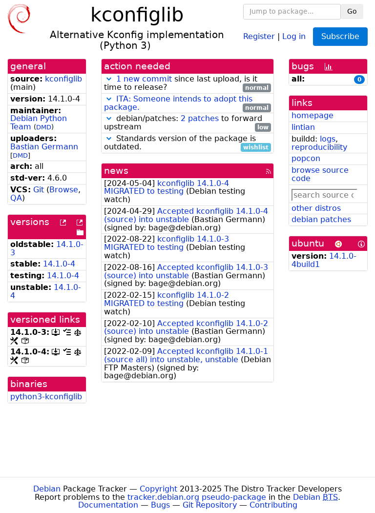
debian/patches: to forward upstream (186, 123)
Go (352, 11)
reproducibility (319, 147)
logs (327, 139)
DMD (43, 127)
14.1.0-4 (59, 263)
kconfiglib (63, 78)
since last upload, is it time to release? (186, 83)
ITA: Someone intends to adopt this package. (178, 103)
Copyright (158, 488)
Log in (294, 36)
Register (259, 36)
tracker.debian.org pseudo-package (196, 497)
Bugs (160, 505)
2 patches (200, 118)
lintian (303, 127)
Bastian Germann (44, 146)
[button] (108, 78)
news (116, 170)
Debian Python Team (38, 122)
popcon (306, 158)
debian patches (321, 219)
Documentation (108, 505)
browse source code (320, 174)
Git (38, 189)
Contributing (273, 505)
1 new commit (144, 78)
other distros (316, 208)
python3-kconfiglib (46, 396)
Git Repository (210, 505)
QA (16, 198)
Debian (47, 488)
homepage (312, 115)
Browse (63, 189)
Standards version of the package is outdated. (186, 143)
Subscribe (340, 36)
